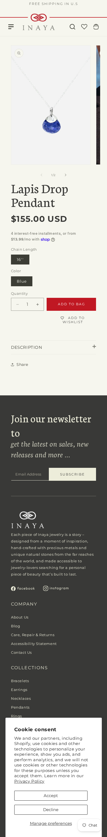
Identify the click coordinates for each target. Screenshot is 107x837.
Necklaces (21, 698)
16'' (20, 259)
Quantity (19, 293)
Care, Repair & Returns (32, 635)
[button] (72, 27)
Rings (16, 716)
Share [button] (22, 364)
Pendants (20, 707)
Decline (50, 809)
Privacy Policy (29, 781)
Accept (51, 795)
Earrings (19, 689)
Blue (22, 281)
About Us (20, 617)
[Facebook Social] (23, 589)
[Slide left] (41, 175)
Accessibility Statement (34, 643)
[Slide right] (66, 175)
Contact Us (21, 652)
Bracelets (20, 681)
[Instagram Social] (56, 589)
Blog (15, 626)
